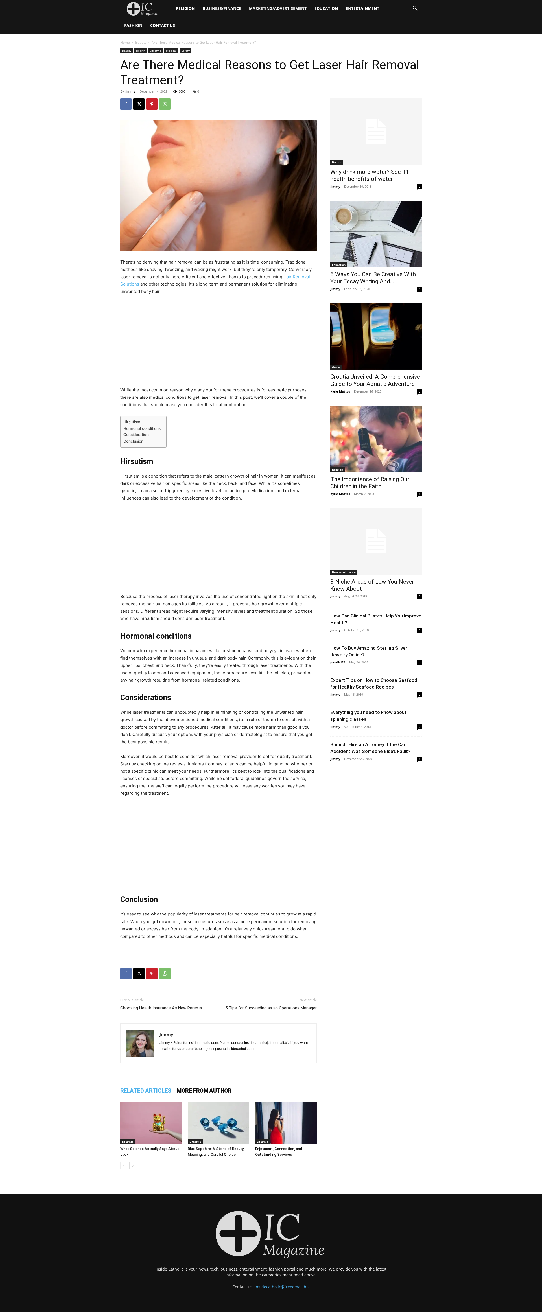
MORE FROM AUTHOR (204, 1090)
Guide (336, 367)
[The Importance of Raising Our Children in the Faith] (376, 439)
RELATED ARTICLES (145, 1090)
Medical (171, 50)
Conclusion (133, 441)
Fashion (133, 25)
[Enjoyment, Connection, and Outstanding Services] (286, 1123)
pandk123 (337, 662)
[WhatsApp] (165, 104)
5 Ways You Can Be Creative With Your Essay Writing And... (373, 278)
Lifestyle (155, 50)
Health (140, 50)
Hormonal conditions (142, 428)
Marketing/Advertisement (278, 8)
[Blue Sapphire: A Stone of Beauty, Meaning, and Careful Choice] (218, 1123)
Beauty (140, 42)
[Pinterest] (152, 104)
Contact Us (162, 25)
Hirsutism (131, 422)
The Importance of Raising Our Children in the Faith (369, 483)
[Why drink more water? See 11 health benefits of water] (376, 131)
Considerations (136, 434)
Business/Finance (222, 8)
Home (125, 42)
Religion (185, 8)
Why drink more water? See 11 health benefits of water (369, 175)
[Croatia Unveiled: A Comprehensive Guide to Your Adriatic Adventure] (376, 336)
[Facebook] (126, 104)
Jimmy (130, 91)
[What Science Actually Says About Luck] (151, 1123)
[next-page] (132, 1165)
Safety (186, 50)
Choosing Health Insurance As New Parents (161, 1008)
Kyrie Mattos (340, 391)
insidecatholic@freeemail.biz (282, 1286)
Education (326, 8)
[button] (415, 9)
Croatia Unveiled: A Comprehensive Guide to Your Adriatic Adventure (375, 380)
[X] (139, 104)
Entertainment (362, 8)
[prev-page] (123, 1165)
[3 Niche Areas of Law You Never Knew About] (376, 541)
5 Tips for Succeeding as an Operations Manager (271, 1008)
